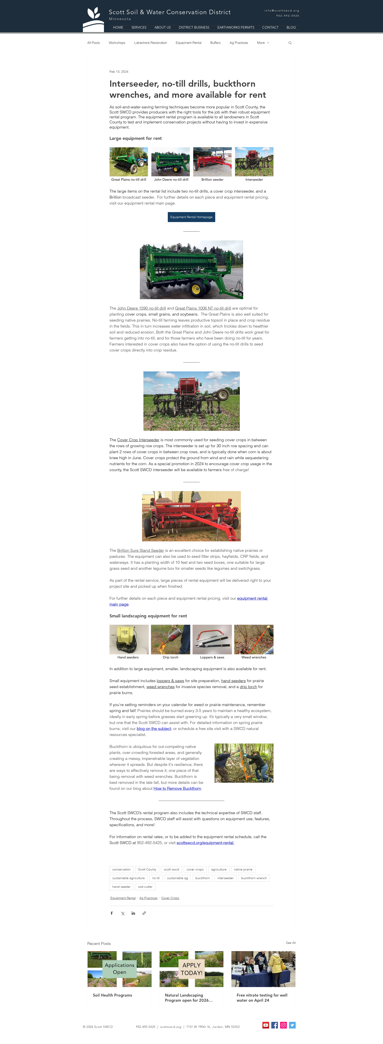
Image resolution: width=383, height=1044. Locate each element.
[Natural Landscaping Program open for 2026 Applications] (192, 969)
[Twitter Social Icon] (292, 1025)
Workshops (117, 43)
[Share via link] (144, 913)
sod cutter (145, 887)
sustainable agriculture (128, 878)
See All (291, 943)
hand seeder (121, 887)
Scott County (147, 869)
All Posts (93, 43)
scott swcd (171, 869)
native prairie (243, 869)
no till (156, 878)
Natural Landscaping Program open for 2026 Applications (187, 998)
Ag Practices (239, 43)
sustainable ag (177, 878)
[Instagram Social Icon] (283, 1025)
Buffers (215, 43)
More (261, 43)
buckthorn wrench (254, 878)
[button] (290, 42)
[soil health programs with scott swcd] (120, 969)
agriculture (219, 869)
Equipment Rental (188, 43)
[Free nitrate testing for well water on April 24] (263, 969)
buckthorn (202, 878)
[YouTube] (265, 1025)
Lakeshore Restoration (150, 43)
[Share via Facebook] (111, 913)
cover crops (195, 869)
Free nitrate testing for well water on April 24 (262, 998)
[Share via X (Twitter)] (122, 913)
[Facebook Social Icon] (274, 1025)
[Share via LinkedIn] (133, 913)
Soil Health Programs (112, 995)
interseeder (225, 878)
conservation (121, 869)
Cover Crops (170, 898)
